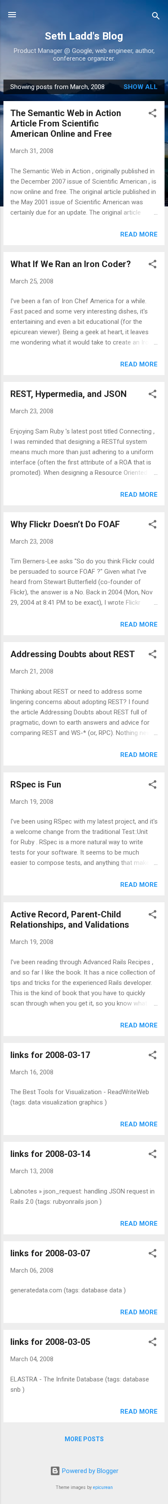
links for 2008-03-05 (50, 1342)
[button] (152, 114)
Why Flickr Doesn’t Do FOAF (65, 524)
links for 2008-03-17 (50, 1055)
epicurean (103, 1487)
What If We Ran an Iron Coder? (70, 264)
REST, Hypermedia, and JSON (68, 394)
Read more (139, 234)
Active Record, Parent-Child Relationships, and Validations (69, 919)
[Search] (156, 17)
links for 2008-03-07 (50, 1253)
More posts (84, 1439)
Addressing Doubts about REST (72, 654)
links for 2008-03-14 (50, 1154)
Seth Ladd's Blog (84, 36)
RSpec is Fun (35, 784)
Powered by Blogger (89, 1471)
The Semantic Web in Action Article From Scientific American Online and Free (65, 123)
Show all (141, 87)
